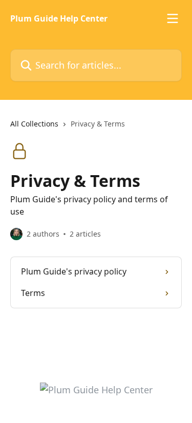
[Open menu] (172, 18)
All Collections (34, 124)
